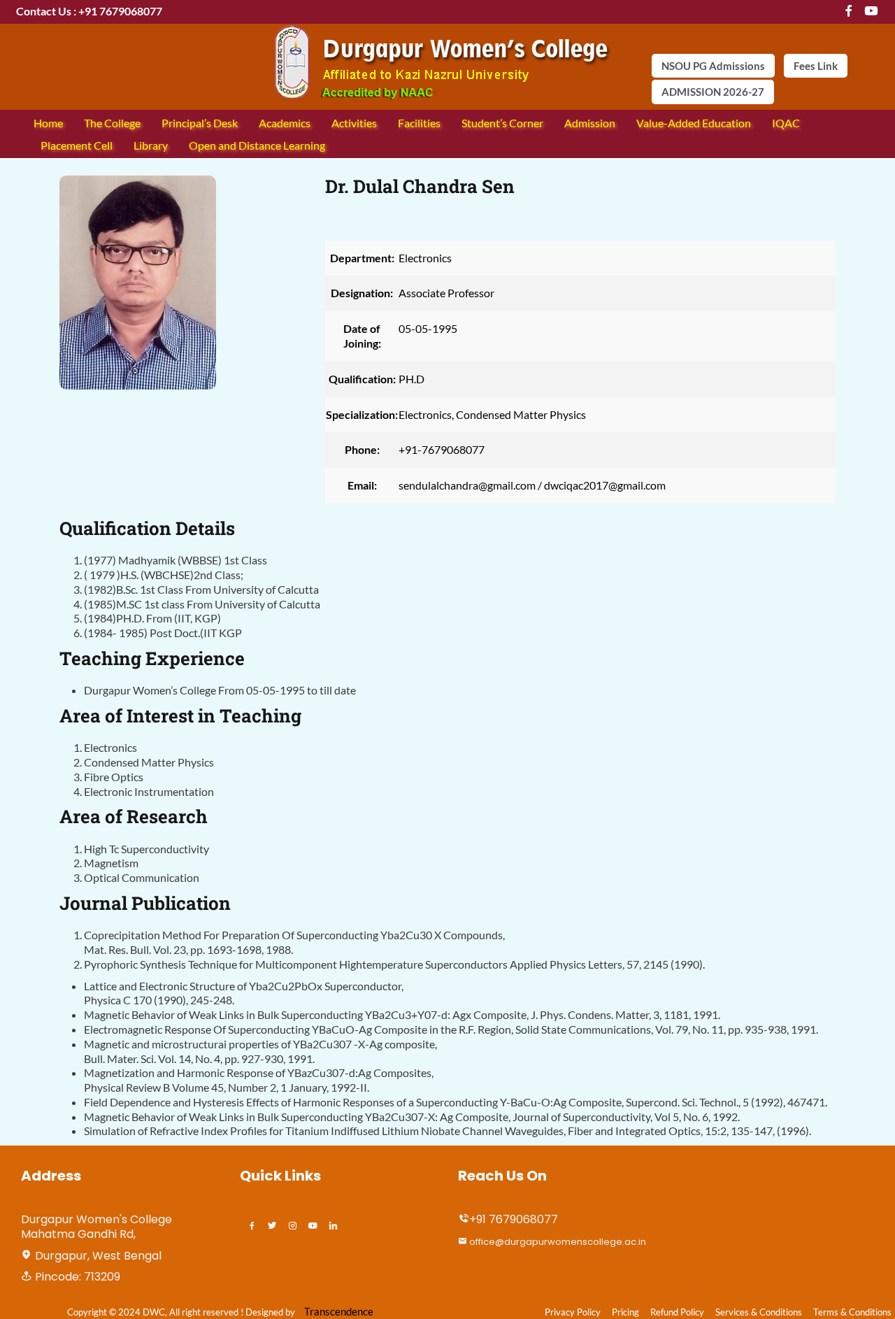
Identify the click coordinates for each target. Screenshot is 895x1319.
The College (112, 122)
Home (48, 122)
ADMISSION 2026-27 (712, 91)
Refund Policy (677, 1312)
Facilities (419, 122)
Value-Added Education (693, 122)
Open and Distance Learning (257, 145)
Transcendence (338, 1311)
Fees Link (816, 65)
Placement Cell (77, 145)
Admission (589, 122)
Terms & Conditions (852, 1312)
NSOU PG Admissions (713, 65)
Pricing (625, 1312)
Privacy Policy (573, 1312)
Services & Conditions (758, 1312)
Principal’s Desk (200, 122)
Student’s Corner (502, 122)
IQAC (786, 122)
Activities (354, 122)
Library (151, 145)
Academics (284, 122)
